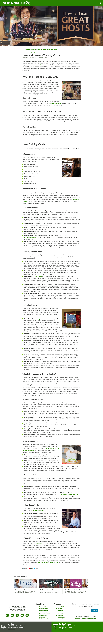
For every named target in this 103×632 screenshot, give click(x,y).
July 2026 (60, 608)
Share (25, 568)
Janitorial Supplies (43, 610)
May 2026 (60, 612)
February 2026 (61, 617)
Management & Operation (29, 52)
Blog (29, 3)
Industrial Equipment (44, 612)
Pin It (31, 568)
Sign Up (95, 610)
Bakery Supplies (43, 615)
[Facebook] (7, 615)
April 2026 (60, 613)
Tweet (36, 568)
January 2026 (61, 618)
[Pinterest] (12, 615)
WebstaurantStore (30, 49)
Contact (77, 618)
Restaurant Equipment (44, 606)
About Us (83, 618)
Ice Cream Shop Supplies (45, 618)
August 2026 (61, 606)
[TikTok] (17, 615)
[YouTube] (22, 615)
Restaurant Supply (13, 3)
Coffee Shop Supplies (44, 613)
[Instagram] (27, 615)
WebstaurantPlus (91, 618)
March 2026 (60, 615)
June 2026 (60, 610)
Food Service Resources (45, 49)
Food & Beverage (43, 608)
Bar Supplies (42, 617)
